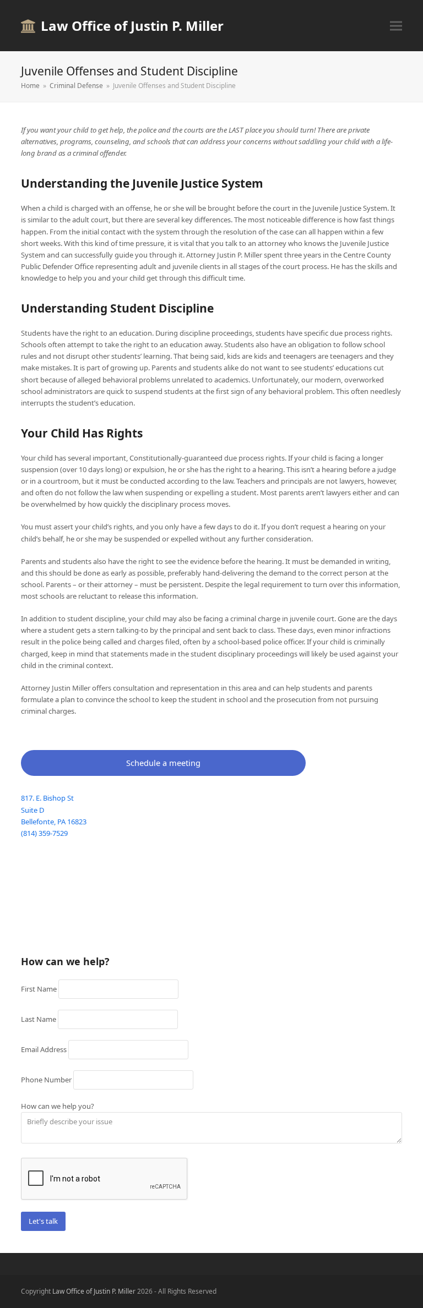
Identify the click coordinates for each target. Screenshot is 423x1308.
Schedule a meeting (163, 762)
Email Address (44, 1049)
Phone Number (46, 1080)
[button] (396, 25)
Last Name (38, 1019)
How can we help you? (57, 1106)
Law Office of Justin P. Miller (132, 26)
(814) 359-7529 (44, 833)
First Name (39, 989)
